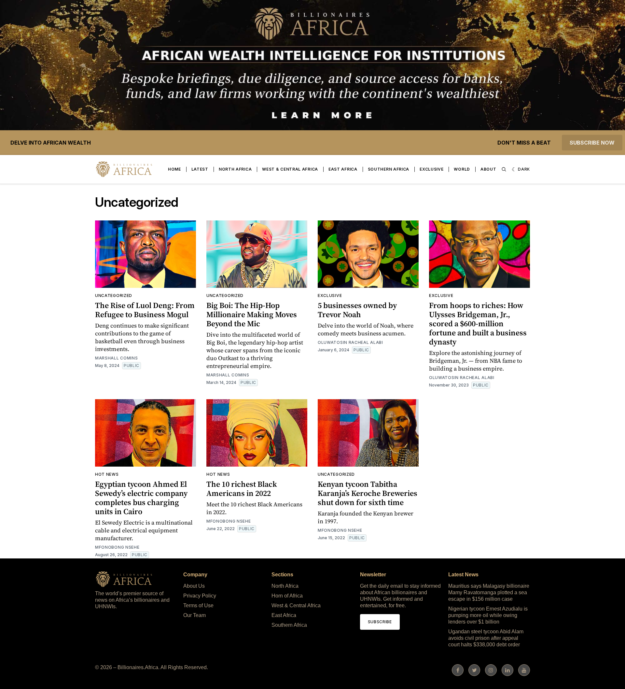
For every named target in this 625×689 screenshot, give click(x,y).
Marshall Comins (116, 358)
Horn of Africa (287, 595)
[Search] (504, 169)
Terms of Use (198, 605)
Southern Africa (389, 169)
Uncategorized (113, 295)
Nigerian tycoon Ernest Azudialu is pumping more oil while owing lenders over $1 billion (488, 615)
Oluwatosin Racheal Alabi (350, 342)
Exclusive (431, 169)
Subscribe (380, 621)
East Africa (342, 169)
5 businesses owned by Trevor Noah (357, 310)
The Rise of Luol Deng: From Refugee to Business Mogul (145, 310)
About (488, 169)
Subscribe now (592, 142)
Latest (199, 169)
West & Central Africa (290, 169)
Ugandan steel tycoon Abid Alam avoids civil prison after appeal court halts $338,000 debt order (485, 638)
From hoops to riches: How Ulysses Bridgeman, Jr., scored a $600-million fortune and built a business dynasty (478, 323)
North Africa (235, 169)
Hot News (107, 474)
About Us (194, 586)
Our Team (194, 615)
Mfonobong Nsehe (117, 547)
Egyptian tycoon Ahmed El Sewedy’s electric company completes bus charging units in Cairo (141, 498)
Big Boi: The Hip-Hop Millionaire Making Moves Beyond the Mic (251, 314)
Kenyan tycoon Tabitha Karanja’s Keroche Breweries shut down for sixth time (367, 493)
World (462, 169)
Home (174, 169)
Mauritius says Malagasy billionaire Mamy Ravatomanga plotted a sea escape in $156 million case (488, 592)
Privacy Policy (199, 595)
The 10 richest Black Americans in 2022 (241, 489)
